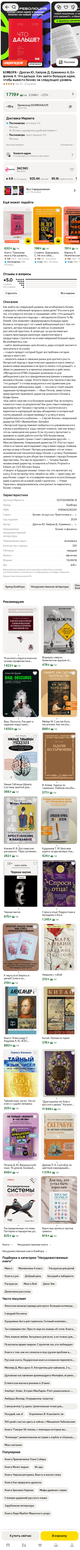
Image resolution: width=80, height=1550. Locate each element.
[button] (14, 63)
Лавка (24, 1545)
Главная (8, 1545)
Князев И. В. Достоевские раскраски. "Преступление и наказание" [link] (20, 850)
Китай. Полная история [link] (56, 1038)
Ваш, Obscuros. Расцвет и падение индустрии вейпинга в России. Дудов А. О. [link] (19, 723)
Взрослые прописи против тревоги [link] (57, 1230)
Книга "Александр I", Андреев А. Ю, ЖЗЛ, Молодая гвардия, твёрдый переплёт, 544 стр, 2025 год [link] (20, 1039)
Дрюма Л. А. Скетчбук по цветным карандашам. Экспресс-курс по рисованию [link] (57, 1166)
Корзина (56, 1545)
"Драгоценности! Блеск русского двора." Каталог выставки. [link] (57, 1103)
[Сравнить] (59, 7)
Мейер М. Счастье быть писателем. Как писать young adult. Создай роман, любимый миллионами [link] (58, 723)
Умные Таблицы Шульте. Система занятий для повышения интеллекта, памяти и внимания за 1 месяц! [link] (18, 786)
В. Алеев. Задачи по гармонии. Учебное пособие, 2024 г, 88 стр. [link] (59, 786)
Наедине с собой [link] (52, 974)
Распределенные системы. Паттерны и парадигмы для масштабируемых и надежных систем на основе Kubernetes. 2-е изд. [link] (20, 1230)
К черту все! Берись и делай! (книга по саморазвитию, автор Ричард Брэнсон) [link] (17, 977)
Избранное (40, 1545)
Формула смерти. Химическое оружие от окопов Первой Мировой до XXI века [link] (58, 659)
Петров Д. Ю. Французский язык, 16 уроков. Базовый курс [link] (20, 1166)
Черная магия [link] (12, 912)
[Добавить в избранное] (66, 7)
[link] (8, 1268)
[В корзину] (28, 241)
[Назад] (7, 7)
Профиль (72, 1545)
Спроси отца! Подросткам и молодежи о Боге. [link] (58, 913)
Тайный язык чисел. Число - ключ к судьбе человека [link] (20, 1102)
